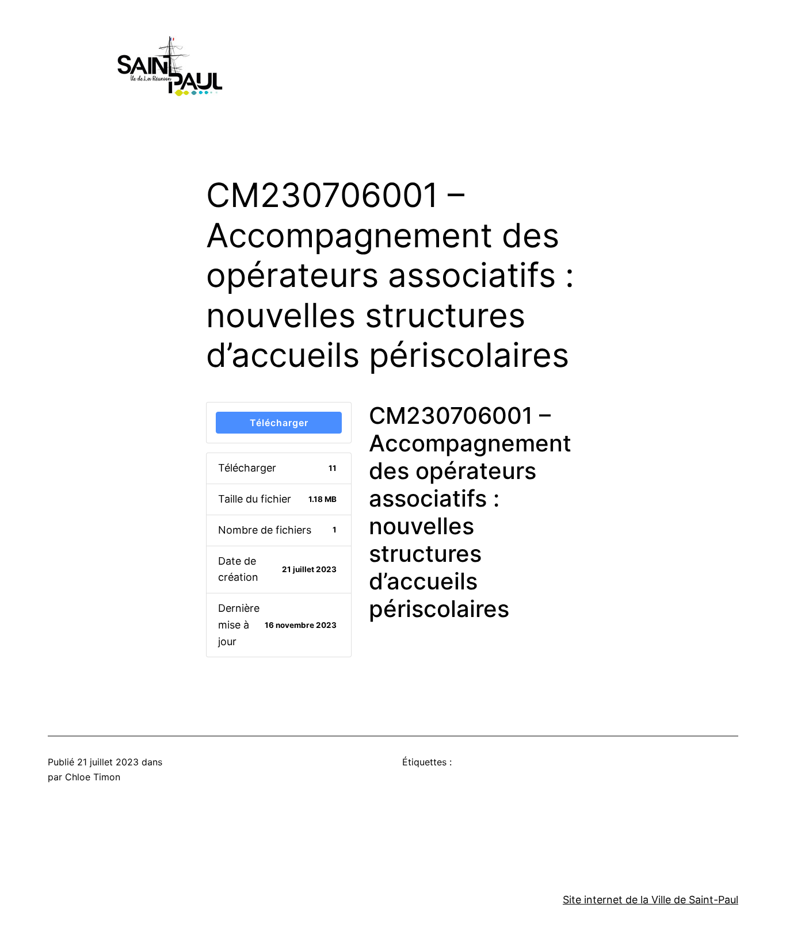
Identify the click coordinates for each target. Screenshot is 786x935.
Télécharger (279, 422)
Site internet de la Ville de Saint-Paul (650, 900)
